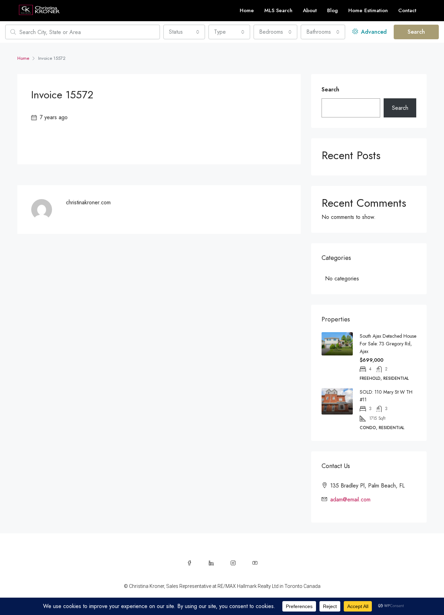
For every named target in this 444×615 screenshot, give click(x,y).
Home (247, 10)
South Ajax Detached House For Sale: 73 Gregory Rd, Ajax (388, 344)
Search (416, 32)
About (310, 10)
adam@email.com (350, 499)
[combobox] (184, 32)
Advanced (373, 32)
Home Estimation (368, 10)
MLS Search (278, 10)
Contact (407, 10)
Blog (332, 10)
